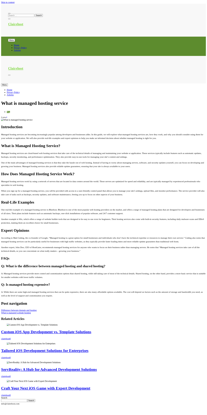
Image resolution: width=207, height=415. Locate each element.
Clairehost (15, 24)
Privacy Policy (20, 47)
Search (4, 398)
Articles (17, 50)
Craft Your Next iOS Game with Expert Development (45, 388)
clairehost (5, 339)
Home (16, 45)
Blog (8, 112)
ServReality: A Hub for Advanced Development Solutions (49, 369)
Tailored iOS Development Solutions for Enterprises (44, 350)
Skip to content (8, 2)
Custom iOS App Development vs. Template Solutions (46, 332)
